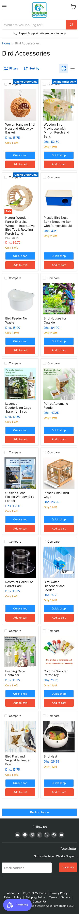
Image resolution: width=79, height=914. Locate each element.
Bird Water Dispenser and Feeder (54, 586)
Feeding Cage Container (15, 673)
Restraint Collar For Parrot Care (19, 584)
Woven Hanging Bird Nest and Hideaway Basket (20, 128)
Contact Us (40, 901)
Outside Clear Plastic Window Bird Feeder (19, 497)
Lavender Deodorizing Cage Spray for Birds (18, 407)
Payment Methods (34, 893)
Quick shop (20, 155)
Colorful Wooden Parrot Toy (56, 673)
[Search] (71, 24)
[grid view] (63, 68)
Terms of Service (59, 897)
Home (6, 43)
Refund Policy (12, 897)
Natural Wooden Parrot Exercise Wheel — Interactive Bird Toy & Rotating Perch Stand (20, 225)
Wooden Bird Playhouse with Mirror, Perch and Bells (56, 130)
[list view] (72, 68)
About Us (13, 893)
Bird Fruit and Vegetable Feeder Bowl (18, 760)
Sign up (68, 867)
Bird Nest (50, 756)
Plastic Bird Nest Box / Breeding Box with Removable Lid (58, 221)
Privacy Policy (58, 893)
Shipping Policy (35, 897)
